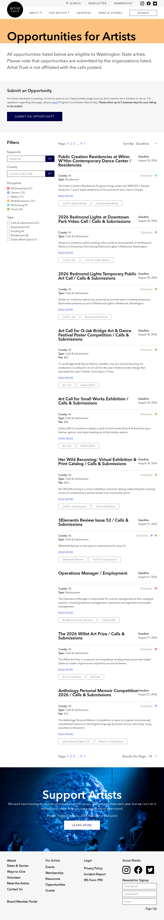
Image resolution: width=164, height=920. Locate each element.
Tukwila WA (109, 620)
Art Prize (95, 676)
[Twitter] (155, 3)
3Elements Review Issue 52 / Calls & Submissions (93, 522)
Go (50, 158)
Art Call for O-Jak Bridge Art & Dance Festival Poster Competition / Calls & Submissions (94, 335)
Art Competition (71, 676)
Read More (65, 196)
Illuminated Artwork (96, 317)
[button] (156, 175)
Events (50, 867)
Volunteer (14, 877)
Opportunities (55, 884)
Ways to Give (16, 871)
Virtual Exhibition (105, 506)
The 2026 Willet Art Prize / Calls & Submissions (91, 636)
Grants (50, 890)
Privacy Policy (93, 868)
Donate (143, 12)
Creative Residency (107, 203)
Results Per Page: (135, 756)
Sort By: (128, 143)
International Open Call (76, 741)
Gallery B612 (87, 385)
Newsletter (98, 3)
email (55, 102)
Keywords (14, 152)
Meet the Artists (18, 883)
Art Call (66, 385)
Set (50, 173)
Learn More (82, 825)
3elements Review (72, 559)
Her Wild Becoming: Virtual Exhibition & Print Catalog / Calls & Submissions (97, 461)
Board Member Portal (22, 901)
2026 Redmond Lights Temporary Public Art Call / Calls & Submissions (97, 276)
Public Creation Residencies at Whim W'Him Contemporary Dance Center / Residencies (94, 161)
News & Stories (110, 12)
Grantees (84, 12)
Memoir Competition (111, 741)
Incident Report (95, 874)
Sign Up (151, 908)
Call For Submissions (74, 506)
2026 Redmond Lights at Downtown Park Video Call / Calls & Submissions (94, 219)
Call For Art (69, 260)
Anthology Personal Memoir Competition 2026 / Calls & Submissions (98, 692)
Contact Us (15, 889)
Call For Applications (74, 203)
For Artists (58, 12)
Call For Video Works (97, 260)
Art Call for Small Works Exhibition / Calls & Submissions (93, 401)
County (12, 167)
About (34, 12)
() (21, 188)
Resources (52, 879)
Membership (123, 3)
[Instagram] (142, 3)
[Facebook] (149, 3)
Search (75, 3)
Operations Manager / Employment (92, 573)
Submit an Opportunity (34, 116)
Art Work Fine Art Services (77, 620)
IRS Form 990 (93, 880)
